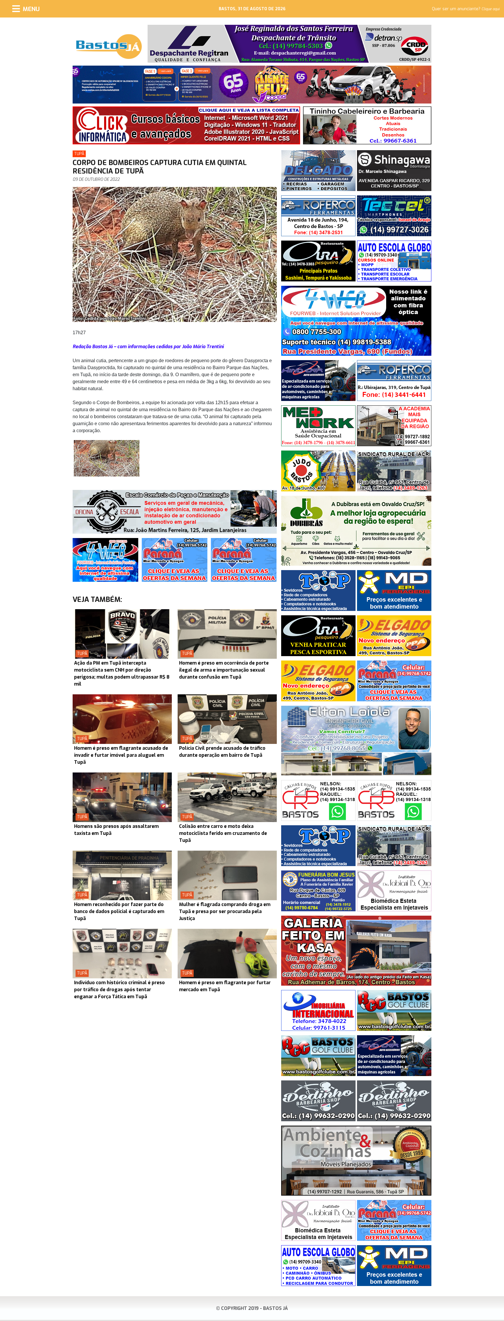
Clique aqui (491, 9)
